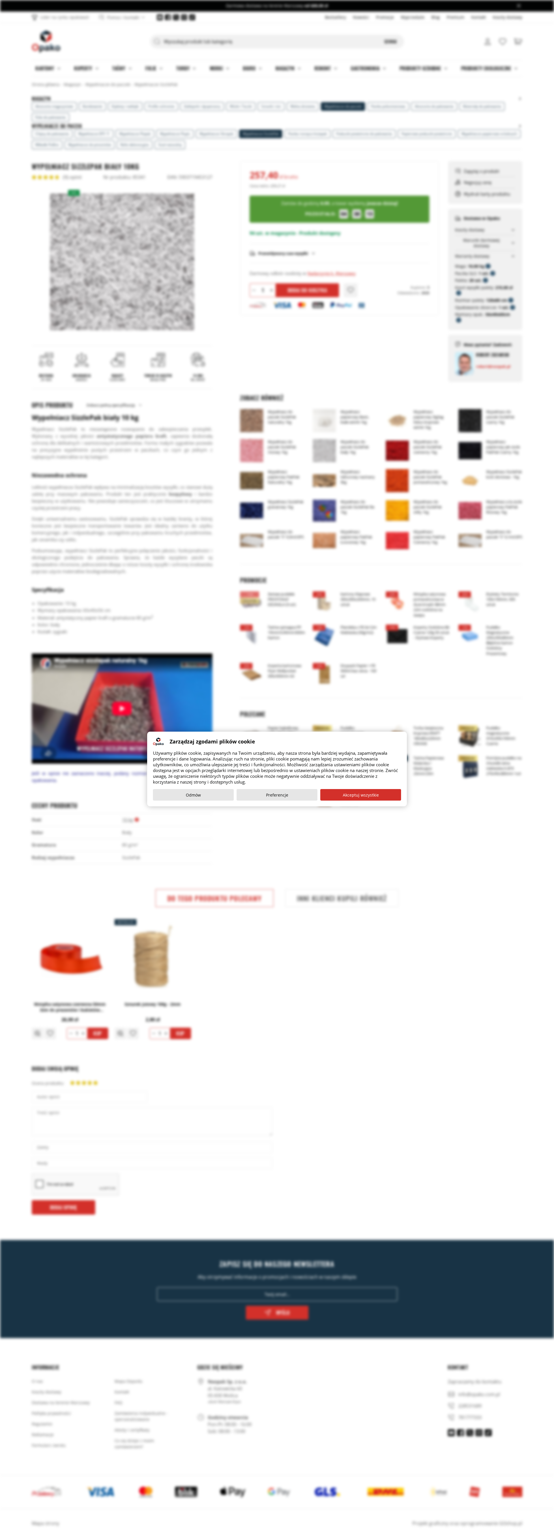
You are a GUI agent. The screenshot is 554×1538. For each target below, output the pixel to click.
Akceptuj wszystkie (361, 795)
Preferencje (277, 795)
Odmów (193, 795)
